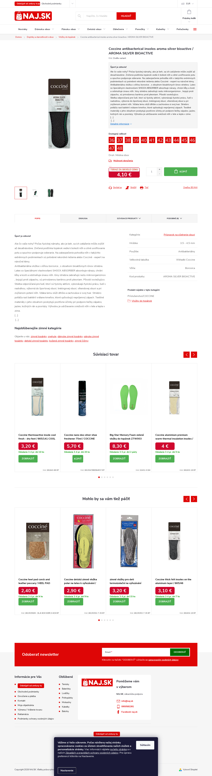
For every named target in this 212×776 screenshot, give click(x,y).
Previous (186, 355)
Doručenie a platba (27, 696)
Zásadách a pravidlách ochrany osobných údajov (91, 753)
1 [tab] (99, 477)
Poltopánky (67, 698)
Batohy (65, 711)
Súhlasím (145, 745)
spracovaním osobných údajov (163, 659)
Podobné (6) (173, 218)
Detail (28, 458)
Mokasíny (66, 702)
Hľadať (126, 16)
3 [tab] (104, 477)
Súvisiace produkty (127, 218)
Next (194, 355)
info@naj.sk (127, 701)
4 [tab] (107, 477)
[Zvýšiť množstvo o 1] (159, 169)
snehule (52, 336)
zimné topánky (39, 336)
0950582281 (127, 706)
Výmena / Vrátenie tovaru (30, 709)
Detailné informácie (119, 124)
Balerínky (66, 689)
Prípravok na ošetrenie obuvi (179, 234)
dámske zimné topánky (70, 336)
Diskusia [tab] (83, 218)
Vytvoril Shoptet (190, 769)
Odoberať (180, 652)
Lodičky (65, 693)
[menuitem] (23, 29)
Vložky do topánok (142, 301)
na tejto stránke (118, 749)
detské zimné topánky (36, 341)
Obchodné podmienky (51, 3)
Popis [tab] (37, 218)
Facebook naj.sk (129, 711)
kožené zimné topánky (61, 341)
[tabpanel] (37, 417)
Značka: (190, 187)
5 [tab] (110, 477)
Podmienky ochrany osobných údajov (36, 718)
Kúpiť (183, 171)
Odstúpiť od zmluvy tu (27, 3)
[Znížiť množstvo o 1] (159, 174)
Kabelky (65, 707)
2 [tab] (102, 477)
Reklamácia (23, 714)
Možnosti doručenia (123, 160)
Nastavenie (67, 770)
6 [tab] (113, 477)
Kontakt (21, 700)
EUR (188, 3)
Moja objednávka (26, 705)
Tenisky (65, 684)
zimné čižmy (81, 341)
